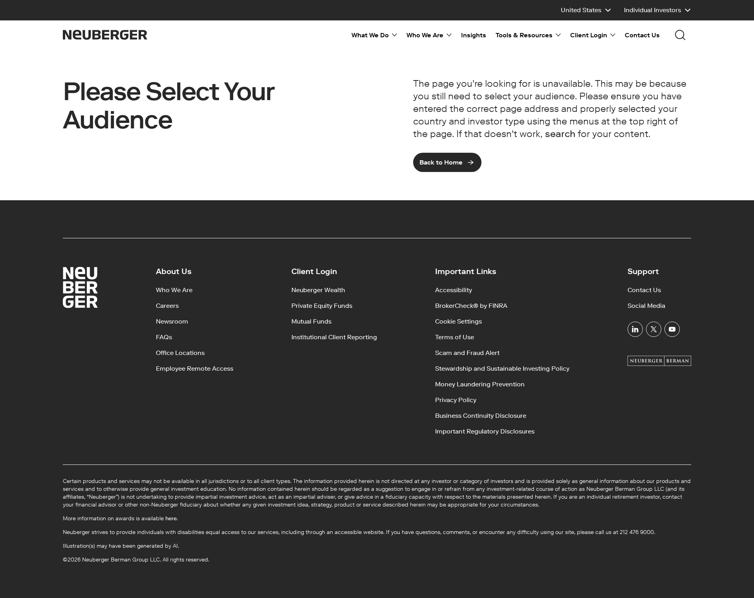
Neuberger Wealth (318, 290)
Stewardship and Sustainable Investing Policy (502, 368)
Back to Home (441, 162)
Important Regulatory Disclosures (484, 431)
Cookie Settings (458, 321)
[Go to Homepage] (105, 35)
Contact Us (642, 35)
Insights (473, 35)
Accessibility (453, 290)
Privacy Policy (455, 400)
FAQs (164, 337)
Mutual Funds (311, 321)
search (560, 133)
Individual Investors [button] (652, 10)
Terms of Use (454, 337)
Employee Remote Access (194, 368)
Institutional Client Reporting (334, 337)
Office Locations (180, 353)
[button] (586, 10)
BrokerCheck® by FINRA (471, 305)
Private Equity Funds (321, 305)
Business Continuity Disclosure (480, 415)
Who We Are (174, 290)
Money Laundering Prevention (480, 384)
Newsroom (172, 321)
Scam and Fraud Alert (467, 353)
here (171, 518)
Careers (167, 305)
